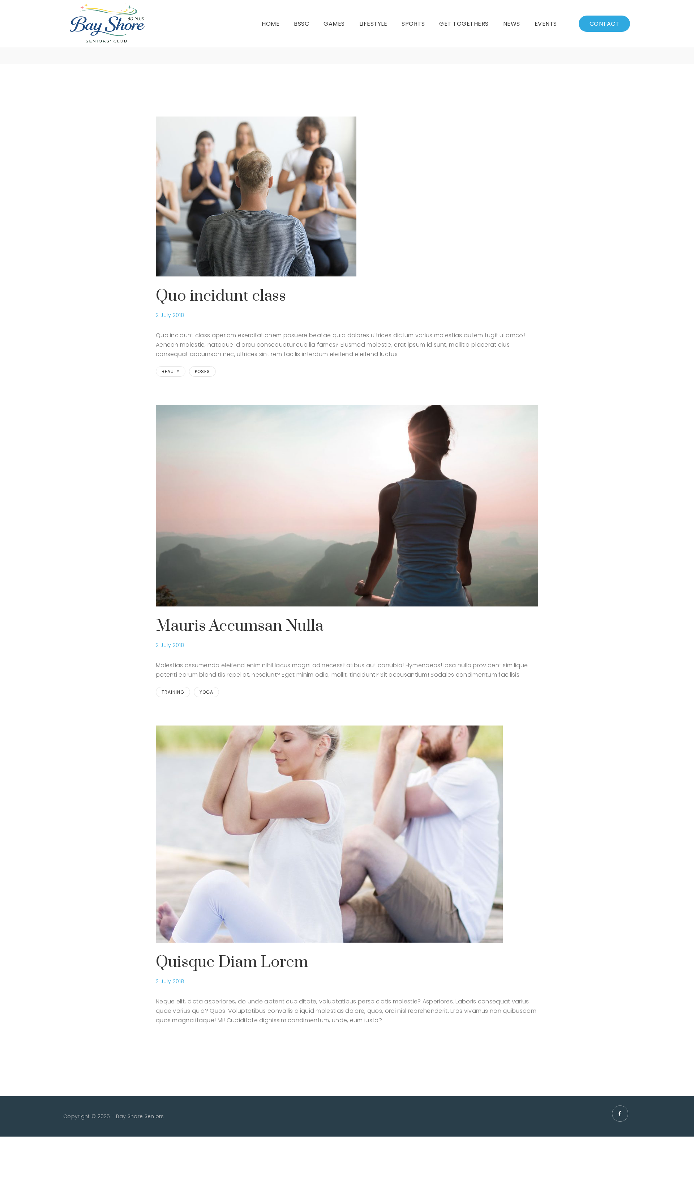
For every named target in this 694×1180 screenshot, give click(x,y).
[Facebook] (620, 1113)
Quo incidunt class (221, 296)
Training (173, 692)
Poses (202, 371)
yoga (206, 692)
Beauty (171, 371)
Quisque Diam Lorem (232, 962)
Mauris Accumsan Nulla (240, 626)
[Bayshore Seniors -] (107, 24)
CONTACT (605, 24)
